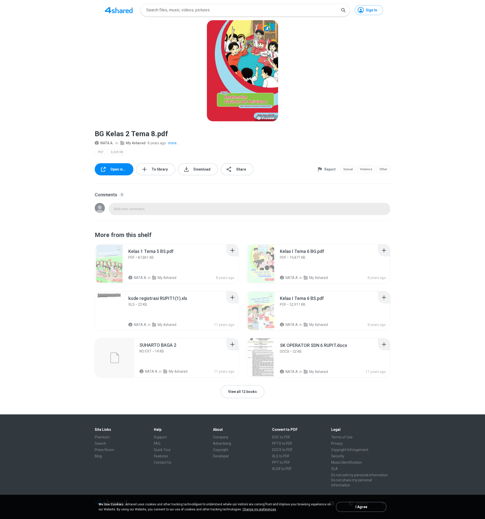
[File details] (114, 263)
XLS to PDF (280, 456)
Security (337, 456)
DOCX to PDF (282, 450)
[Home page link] (119, 10)
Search (100, 443)
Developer (221, 456)
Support (160, 437)
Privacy (337, 443)
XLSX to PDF (282, 469)
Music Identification (346, 462)
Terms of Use (342, 437)
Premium (102, 437)
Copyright (220, 450)
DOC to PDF (281, 437)
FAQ (157, 443)
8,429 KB (117, 152)
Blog (98, 456)
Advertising (222, 443)
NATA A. (106, 143)
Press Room (104, 450)
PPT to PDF (281, 462)
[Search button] (343, 10)
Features (161, 456)
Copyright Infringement (349, 450)
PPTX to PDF (282, 443)
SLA (334, 469)
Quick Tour (162, 450)
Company (220, 437)
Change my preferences (259, 509)
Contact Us (162, 462)
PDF (100, 152)
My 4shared (136, 143)
